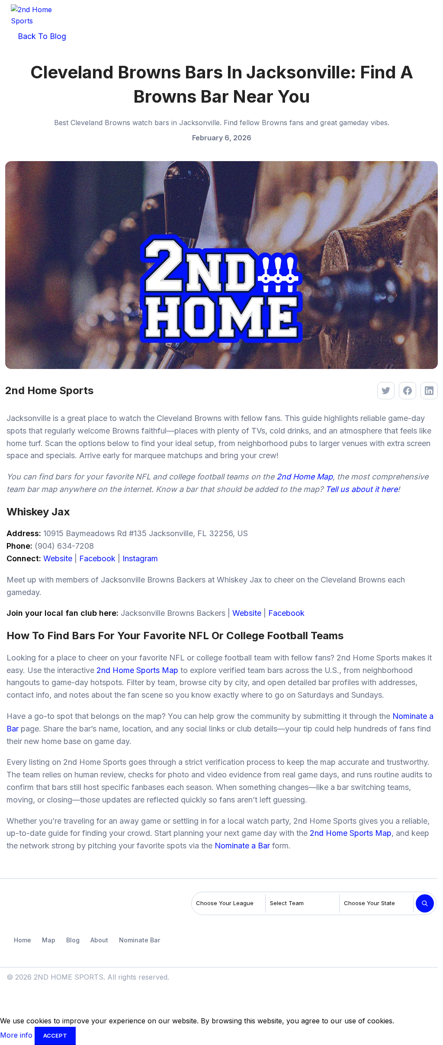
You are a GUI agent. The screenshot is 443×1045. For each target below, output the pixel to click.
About (99, 940)
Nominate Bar (139, 940)
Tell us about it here (361, 489)
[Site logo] (36, 14)
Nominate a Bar (242, 845)
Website (57, 558)
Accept (55, 1035)
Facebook (97, 558)
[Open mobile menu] (429, 15)
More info (17, 1035)
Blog (73, 940)
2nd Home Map (304, 476)
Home (22, 940)
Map (48, 940)
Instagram (140, 558)
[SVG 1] (27, 905)
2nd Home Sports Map (137, 670)
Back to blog (41, 36)
